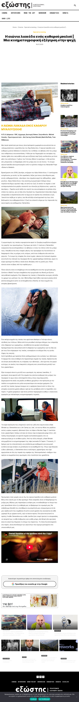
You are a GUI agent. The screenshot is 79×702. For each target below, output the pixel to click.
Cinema (20, 27)
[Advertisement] (39, 68)
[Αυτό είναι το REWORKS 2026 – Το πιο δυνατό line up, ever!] (68, 645)
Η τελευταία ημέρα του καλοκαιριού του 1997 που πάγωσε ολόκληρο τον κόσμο (68, 133)
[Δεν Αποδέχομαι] (77, 697)
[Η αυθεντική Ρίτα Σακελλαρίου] (69, 95)
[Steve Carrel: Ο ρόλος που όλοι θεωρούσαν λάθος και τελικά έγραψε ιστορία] (30, 645)
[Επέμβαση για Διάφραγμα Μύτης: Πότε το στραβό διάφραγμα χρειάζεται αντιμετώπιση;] (69, 172)
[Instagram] (40, 677)
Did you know (64, 103)
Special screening (30, 27)
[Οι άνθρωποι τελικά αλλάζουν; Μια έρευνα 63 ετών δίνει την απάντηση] (65, 622)
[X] (43, 677)
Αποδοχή (33, 699)
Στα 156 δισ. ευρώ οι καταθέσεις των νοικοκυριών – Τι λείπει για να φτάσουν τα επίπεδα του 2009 (69, 159)
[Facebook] (38, 677)
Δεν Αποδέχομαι (44, 699)
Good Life (63, 180)
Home (15, 27)
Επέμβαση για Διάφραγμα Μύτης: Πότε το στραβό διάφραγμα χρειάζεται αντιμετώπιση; (69, 184)
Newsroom (64, 154)
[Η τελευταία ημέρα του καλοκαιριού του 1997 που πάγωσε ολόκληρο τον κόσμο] (69, 121)
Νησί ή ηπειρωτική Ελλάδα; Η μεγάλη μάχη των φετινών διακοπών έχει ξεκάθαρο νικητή (69, 210)
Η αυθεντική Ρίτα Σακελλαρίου (66, 106)
